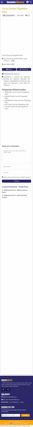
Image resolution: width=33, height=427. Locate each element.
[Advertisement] (16, 36)
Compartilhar (9, 15)
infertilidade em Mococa (18, 81)
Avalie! (21, 15)
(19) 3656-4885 (9, 64)
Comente (25, 69)
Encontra (15, 2)
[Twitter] (8, 389)
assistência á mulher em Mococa (17, 77)
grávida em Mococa (11, 79)
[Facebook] (3, 389)
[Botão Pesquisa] (31, 2)
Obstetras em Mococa (11, 74)
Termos (10, 421)
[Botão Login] (27, 2)
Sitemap (22, 421)
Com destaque (14, 402)
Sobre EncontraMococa (9, 397)
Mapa (10, 69)
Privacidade (16, 421)
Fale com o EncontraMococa (11, 399)
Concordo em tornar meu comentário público (17, 177)
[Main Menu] (2, 2)
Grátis (21, 402)
